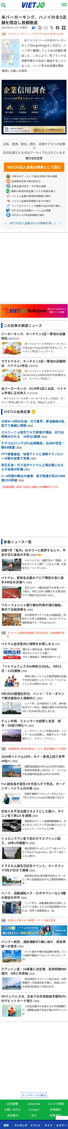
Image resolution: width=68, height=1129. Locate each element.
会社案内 (12, 1115)
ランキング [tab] (20, 1125)
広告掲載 (12, 1104)
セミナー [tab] (61, 1125)
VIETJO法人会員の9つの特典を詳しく (33, 223)
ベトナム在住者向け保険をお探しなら (27, 643)
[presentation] (6, 1125)
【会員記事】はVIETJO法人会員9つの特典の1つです (29, 487)
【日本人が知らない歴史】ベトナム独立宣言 (31, 920)
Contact (34, 1109)
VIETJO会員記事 (17, 411)
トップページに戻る (34, 1095)
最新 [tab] (6, 1125)
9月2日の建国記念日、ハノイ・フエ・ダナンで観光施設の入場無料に (32, 695)
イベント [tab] (35, 1125)
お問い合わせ (12, 1109)
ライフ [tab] (48, 1125)
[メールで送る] (46, 27)
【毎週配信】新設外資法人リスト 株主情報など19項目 (36, 748)
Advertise (34, 1104)
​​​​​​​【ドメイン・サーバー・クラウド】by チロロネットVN (35, 33)
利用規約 (55, 1109)
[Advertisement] (34, 268)
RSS (34, 1115)
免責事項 (55, 1115)
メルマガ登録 (55, 1104)
